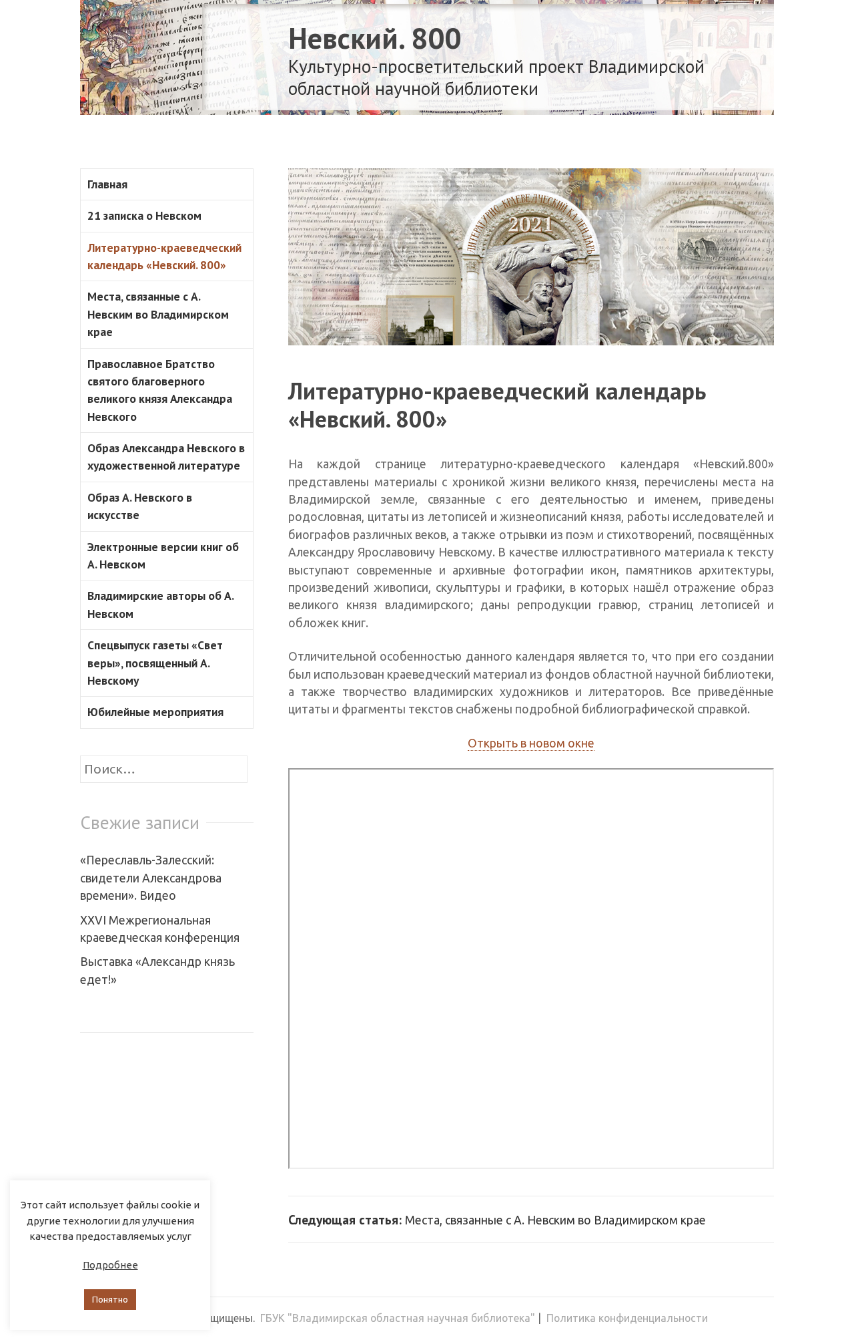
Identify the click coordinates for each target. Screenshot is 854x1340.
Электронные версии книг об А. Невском (163, 555)
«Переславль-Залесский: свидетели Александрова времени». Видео (151, 878)
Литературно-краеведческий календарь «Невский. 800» (497, 404)
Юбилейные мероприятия (155, 711)
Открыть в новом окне (531, 743)
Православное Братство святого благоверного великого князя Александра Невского (159, 390)
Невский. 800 (374, 38)
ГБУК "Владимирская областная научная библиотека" (397, 1318)
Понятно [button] (110, 1299)
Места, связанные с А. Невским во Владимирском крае (158, 314)
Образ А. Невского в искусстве (139, 506)
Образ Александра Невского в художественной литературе (166, 456)
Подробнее (110, 1265)
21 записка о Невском (144, 215)
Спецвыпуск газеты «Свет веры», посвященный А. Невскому (155, 662)
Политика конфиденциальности (627, 1318)
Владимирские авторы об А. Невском (160, 604)
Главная (107, 184)
